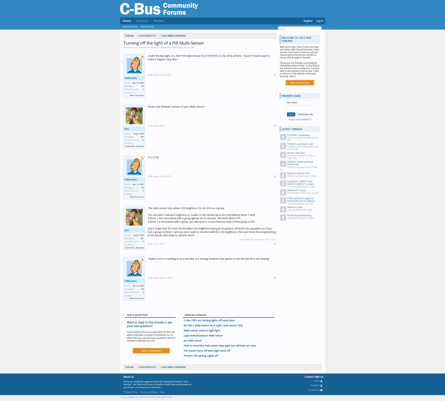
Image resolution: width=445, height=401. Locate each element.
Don (127, 128)
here (169, 334)
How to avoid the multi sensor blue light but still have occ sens (220, 345)
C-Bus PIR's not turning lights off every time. (209, 320)
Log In (319, 20)
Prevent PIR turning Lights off (201, 355)
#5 (275, 278)
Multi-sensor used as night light (202, 330)
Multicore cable (294, 207)
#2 (275, 125)
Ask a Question (151, 351)
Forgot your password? (299, 119)
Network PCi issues (296, 190)
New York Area (137, 95)
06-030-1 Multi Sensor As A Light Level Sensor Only (213, 325)
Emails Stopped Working (299, 215)
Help (162, 392)
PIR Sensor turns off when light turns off (207, 350)
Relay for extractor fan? (298, 173)
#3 (275, 176)
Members (158, 20)
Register (308, 20)
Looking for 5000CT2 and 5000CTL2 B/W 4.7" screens (300, 183)
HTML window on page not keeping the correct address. (301, 199)
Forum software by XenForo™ (146, 397)
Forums (127, 20)
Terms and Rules (149, 392)
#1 (275, 75)
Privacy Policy (130, 392)
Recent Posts (147, 26)
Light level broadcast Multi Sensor (203, 335)
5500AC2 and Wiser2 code (300, 144)
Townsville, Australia (134, 146)
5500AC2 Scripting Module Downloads (300, 163)
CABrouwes (131, 78)
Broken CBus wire (296, 152)
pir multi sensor (193, 340)
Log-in (316, 380)
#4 (275, 243)
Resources (142, 20)
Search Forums (130, 26)
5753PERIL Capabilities (298, 135)
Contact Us (314, 389)
